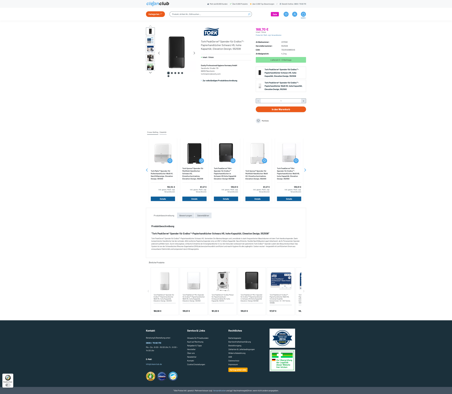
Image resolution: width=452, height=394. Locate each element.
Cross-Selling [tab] (152, 132)
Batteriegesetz (234, 338)
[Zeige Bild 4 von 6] (179, 73)
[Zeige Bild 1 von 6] (168, 73)
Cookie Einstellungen (196, 364)
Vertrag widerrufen (238, 370)
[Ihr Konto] (294, 14)
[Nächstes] (194, 53)
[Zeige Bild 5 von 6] (182, 73)
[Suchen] (249, 14)
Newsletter (191, 357)
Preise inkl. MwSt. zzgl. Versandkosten (268, 35)
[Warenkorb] (303, 14)
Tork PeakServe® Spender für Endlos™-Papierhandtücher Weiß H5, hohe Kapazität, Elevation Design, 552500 (284, 85)
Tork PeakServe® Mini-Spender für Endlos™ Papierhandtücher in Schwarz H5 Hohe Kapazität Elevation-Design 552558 (225, 173)
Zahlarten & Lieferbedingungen (241, 349)
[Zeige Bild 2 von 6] (172, 73)
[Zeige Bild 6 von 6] (168, 76)
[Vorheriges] (159, 53)
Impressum (233, 364)
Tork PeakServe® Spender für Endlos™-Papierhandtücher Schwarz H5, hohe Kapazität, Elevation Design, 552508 (282, 72)
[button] (148, 291)
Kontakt (190, 360)
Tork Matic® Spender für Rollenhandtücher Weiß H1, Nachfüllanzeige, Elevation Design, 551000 (162, 175)
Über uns (191, 353)
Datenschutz (233, 360)
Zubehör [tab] (163, 132)
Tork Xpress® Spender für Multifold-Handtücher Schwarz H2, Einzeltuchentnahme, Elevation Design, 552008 (192, 173)
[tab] (164, 215)
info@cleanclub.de (154, 364)
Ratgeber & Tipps (194, 345)
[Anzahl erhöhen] (303, 100)
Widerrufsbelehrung (236, 353)
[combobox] (208, 14)
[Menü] (11, 375)
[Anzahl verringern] (258, 100)
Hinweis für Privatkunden (197, 338)
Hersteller (191, 349)
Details (163, 199)
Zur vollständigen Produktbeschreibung (220, 80)
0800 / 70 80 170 (300, 4)
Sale (275, 14)
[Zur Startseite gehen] (158, 4)
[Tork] (211, 31)
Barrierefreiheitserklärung (239, 342)
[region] (171, 53)
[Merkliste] (170, 160)
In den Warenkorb (281, 109)
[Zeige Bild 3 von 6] (175, 73)
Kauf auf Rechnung (195, 342)
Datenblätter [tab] (203, 215)
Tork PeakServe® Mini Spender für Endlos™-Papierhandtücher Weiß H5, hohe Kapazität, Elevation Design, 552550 (288, 173)
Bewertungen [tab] (185, 215)
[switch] (8, 385)
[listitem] (165, 291)
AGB (230, 357)
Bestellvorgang (234, 345)
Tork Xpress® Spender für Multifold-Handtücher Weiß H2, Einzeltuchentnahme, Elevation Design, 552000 (256, 175)
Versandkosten (219, 390)
